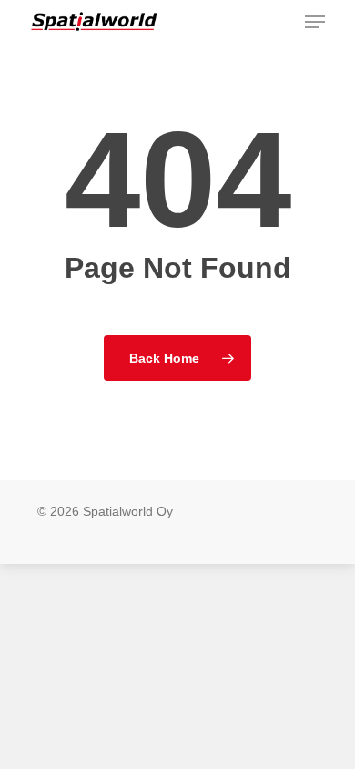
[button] (315, 22)
